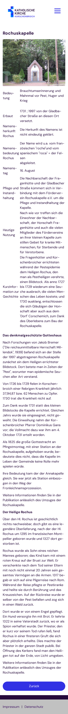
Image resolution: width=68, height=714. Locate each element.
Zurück (34, 686)
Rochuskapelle (18, 33)
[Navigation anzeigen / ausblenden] (57, 11)
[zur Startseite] (25, 13)
